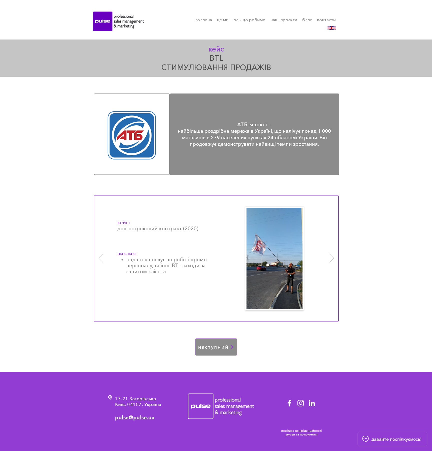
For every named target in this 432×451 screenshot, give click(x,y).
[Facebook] (289, 403)
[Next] (332, 258)
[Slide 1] (210, 313)
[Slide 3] (223, 313)
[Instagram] (300, 403)
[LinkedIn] (312, 403)
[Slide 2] (217, 313)
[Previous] (100, 258)
